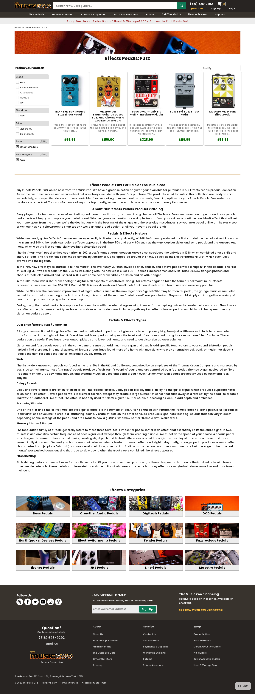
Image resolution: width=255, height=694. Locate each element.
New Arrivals (36, 14)
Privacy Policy (49, 682)
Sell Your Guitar (171, 14)
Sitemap (97, 665)
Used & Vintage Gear (205, 665)
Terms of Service (69, 682)
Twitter (35, 602)
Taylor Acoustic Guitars (207, 659)
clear (43, 141)
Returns (147, 659)
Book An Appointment (105, 640)
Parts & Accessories (126, 14)
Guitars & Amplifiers (93, 14)
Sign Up (216, 8)
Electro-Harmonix (29, 87)
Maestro (24, 97)
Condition (22, 110)
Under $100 (25, 128)
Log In (232, 8)
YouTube (43, 602)
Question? (196, 8)
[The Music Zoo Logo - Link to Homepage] (33, 5)
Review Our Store (102, 659)
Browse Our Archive (52, 662)
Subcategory (24, 154)
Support (220, 14)
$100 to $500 (26, 133)
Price (19, 123)
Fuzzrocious (26, 92)
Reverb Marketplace (19, 602)
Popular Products (62, 14)
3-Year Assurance (153, 665)
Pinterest (58, 602)
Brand (19, 77)
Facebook (27, 602)
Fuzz (22, 160)
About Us (98, 634)
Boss (22, 82)
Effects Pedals (28, 147)
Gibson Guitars (202, 640)
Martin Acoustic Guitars (207, 646)
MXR (21, 102)
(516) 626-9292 (201, 4)
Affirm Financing (102, 646)
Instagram (50, 602)
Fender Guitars (202, 634)
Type (19, 141)
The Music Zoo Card (104, 652)
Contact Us (149, 634)
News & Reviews (198, 14)
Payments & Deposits (155, 646)
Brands (150, 14)
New (21, 115)
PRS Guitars (200, 652)
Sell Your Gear (151, 640)
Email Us (52, 644)
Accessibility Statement (94, 682)
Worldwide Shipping (154, 652)
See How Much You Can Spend (201, 610)
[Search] (181, 5)
